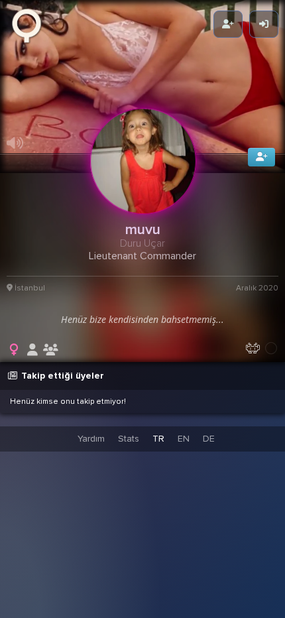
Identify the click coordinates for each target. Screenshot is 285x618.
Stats (128, 438)
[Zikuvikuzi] (31, 24)
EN (184, 438)
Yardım (91, 438)
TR (158, 438)
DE (209, 438)
